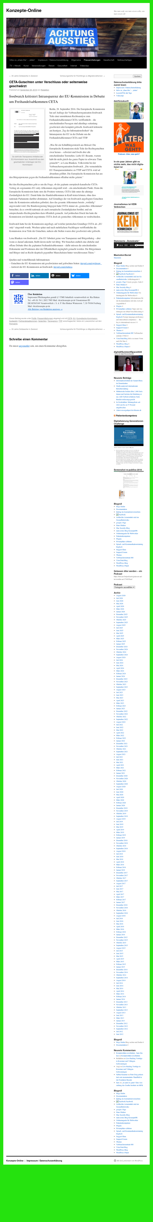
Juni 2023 (119, 695)
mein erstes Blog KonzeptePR (126, 290)
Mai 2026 (119, 603)
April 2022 (120, 732)
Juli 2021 (119, 757)
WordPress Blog (122, 344)
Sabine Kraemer (122, 1074)
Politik (34, 318)
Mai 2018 (119, 859)
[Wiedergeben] (117, 245)
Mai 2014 (119, 988)
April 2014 (120, 991)
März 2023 (120, 703)
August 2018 (121, 851)
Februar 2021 (121, 770)
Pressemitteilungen (92, 59)
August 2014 (121, 980)
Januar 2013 (120, 1020)
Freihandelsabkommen (28, 321)
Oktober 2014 (121, 975)
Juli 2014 (119, 983)
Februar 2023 (121, 706)
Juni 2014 (119, 985)
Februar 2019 (121, 835)
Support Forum (121, 327)
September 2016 (122, 913)
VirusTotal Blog (122, 338)
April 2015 (120, 959)
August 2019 (121, 819)
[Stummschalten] (135, 245)
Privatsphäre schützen (124, 309)
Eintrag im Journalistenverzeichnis (128, 271)
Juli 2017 (119, 886)
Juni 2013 (119, 1015)
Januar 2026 (120, 611)
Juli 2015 (119, 950)
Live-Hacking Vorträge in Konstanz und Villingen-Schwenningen (129, 1061)
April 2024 (120, 668)
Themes (119, 330)
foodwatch (13, 321)
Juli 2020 (119, 789)
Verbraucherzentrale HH (124, 333)
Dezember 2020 (121, 775)
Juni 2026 (119, 601)
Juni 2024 (119, 662)
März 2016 (120, 929)
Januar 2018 (120, 870)
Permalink (13, 323)
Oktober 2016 (121, 910)
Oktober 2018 (121, 845)
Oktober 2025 (121, 619)
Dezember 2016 (121, 905)
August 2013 (121, 1012)
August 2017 (121, 883)
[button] (19, 275)
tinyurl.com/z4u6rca (62, 266)
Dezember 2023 (121, 679)
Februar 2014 (121, 996)
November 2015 (122, 940)
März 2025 (120, 638)
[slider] (139, 245)
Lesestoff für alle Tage (124, 93)
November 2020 (122, 778)
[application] (129, 245)
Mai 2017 (119, 891)
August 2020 (121, 786)
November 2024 (122, 649)
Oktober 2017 (121, 878)
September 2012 (122, 1028)
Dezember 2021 (121, 743)
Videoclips (84, 65)
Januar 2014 (120, 999)
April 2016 (120, 926)
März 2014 (120, 993)
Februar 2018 (121, 867)
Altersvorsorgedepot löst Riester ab (128, 410)
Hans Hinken (121, 284)
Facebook (129, 274)
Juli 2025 (119, 627)
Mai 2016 (119, 924)
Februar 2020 (121, 802)
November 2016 (122, 907)
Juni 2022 (119, 727)
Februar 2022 (121, 738)
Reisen (52, 65)
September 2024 (122, 654)
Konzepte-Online (24, 10)
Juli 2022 (119, 724)
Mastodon (117, 257)
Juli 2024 (119, 660)
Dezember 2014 (121, 969)
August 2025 (121, 625)
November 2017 (122, 875)
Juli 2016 (119, 918)
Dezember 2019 (121, 808)
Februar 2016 (121, 932)
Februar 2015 (121, 964)
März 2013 (120, 1018)
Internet (73, 65)
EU (74, 318)
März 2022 (120, 735)
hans (118, 1082)
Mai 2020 (119, 794)
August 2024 (121, 657)
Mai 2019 (119, 827)
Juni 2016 (119, 921)
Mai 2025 (119, 633)
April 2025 (120, 636)
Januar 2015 (120, 967)
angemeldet (24, 345)
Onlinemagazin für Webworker (127, 292)
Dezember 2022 (121, 711)
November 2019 (122, 810)
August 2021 (121, 754)
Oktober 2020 (121, 781)
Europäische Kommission (86, 318)
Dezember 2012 (121, 1023)
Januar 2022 (120, 741)
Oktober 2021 (121, 749)
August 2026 (121, 595)
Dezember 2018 (121, 840)
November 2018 (122, 843)
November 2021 (122, 746)
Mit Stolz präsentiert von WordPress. (130, 1160)
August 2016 (121, 915)
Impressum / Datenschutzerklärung (53, 59)
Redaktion (45, 90)
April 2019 (120, 829)
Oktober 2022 (121, 716)
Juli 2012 (119, 1031)
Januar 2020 (120, 805)
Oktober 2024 (121, 652)
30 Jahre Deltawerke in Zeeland (23, 75)
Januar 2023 (120, 708)
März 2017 (120, 897)
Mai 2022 (119, 730)
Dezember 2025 (121, 614)
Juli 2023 (119, 692)
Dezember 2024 (121, 646)
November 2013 (122, 1004)
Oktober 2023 (121, 684)
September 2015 (122, 945)
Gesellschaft (108, 59)
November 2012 (122, 1026)
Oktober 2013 (121, 1007)
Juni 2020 (119, 792)
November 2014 (122, 972)
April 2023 (120, 700)
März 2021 (120, 767)
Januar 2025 (120, 644)
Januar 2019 (120, 837)
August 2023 (121, 689)
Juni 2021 (119, 759)
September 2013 (122, 1010)
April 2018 (120, 862)
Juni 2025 (119, 630)
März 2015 (120, 961)
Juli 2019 (119, 821)
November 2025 (122, 617)
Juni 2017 (119, 889)
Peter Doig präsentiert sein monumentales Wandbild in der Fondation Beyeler (129, 1077)
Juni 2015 (119, 953)
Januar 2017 (120, 902)
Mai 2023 (119, 697)
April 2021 (120, 765)
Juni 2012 (119, 1034)
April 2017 (120, 894)
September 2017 (122, 880)
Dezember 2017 (121, 872)
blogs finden (120, 265)
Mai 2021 (119, 762)
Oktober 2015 (121, 942)
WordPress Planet (122, 346)
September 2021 (122, 751)
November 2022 (122, 714)
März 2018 (120, 864)
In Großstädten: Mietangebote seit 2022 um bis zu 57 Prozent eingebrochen (128, 405)
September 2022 (122, 719)
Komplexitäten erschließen (130, 1055)
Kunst (26, 65)
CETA (70, 318)
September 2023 (122, 687)
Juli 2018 (119, 854)
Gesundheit (62, 65)
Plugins (119, 306)
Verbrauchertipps (124, 59)
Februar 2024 (121, 673)
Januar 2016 (120, 934)
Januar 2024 (120, 676)
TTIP (60, 321)
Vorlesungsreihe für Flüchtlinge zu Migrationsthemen (82, 75)
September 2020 (122, 784)
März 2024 (120, 671)
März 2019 (120, 832)
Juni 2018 (119, 856)
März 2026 (120, 609)
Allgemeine (76, 59)
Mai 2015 (119, 956)
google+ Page (121, 282)
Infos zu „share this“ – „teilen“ (22, 59)
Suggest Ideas (121, 325)
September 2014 (122, 977)
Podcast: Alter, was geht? (129, 154)
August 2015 (121, 948)
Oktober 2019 (121, 813)
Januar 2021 (120, 773)
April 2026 (120, 606)
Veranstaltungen (39, 65)
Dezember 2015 (121, 937)
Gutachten (42, 321)
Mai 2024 (119, 665)
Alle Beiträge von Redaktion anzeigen (45, 309)
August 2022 (121, 722)
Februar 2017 (121, 899)
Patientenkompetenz (123, 298)
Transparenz (53, 321)
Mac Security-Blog (123, 287)
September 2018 (122, 848)
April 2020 (120, 797)
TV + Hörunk (15, 65)
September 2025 (122, 622)
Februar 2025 (121, 641)
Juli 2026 (119, 598)
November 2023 (122, 681)
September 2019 (122, 816)
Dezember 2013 (121, 1002)
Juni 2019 (119, 824)
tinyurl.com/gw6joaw (91, 263)
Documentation (121, 268)
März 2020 (120, 800)
